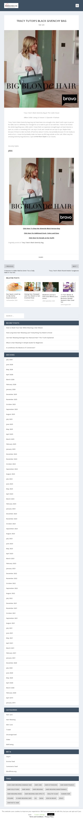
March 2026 (10, 379)
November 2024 (11, 459)
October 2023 (11, 524)
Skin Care (9, 725)
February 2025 (11, 444)
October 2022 (11, 583)
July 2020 (9, 668)
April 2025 (9, 434)
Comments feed (12, 766)
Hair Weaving (10, 720)
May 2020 (9, 678)
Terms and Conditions (36, 816)
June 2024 (9, 484)
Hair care (41, 25)
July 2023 (9, 539)
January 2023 (10, 568)
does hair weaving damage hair (19, 785)
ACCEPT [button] (50, 815)
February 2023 (11, 563)
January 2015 (10, 703)
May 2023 (9, 549)
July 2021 (9, 628)
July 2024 (9, 479)
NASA (41, 798)
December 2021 (11, 603)
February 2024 (11, 504)
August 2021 (10, 623)
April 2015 (9, 698)
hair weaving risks (14, 794)
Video (8, 739)
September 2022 (12, 588)
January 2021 (10, 658)
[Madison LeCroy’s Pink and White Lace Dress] (51, 287)
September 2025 (12, 409)
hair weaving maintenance (56, 789)
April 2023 (9, 553)
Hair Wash (26, 789)
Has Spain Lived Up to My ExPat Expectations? (13, 296)
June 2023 (9, 544)
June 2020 (9, 673)
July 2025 (9, 419)
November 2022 (11, 578)
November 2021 (11, 608)
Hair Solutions (13, 789)
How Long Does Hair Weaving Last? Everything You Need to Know (29, 333)
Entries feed (10, 761)
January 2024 (10, 509)
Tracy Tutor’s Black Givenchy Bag (32, 242)
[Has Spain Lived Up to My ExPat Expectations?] (14, 286)
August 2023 (10, 534)
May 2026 (9, 369)
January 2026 (10, 389)
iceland (10, 798)
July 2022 (9, 598)
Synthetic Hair (13, 803)
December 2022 (11, 573)
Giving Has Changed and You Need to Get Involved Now (32, 296)
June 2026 (9, 364)
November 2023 (11, 519)
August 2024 (10, 474)
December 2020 (11, 663)
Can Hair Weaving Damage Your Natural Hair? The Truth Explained (30, 338)
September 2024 (12, 469)
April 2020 (9, 683)
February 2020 (11, 693)
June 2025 (9, 424)
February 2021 (11, 653)
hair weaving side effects (34, 794)
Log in (8, 756)
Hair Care (38, 785)
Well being (9, 744)
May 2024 (9, 489)
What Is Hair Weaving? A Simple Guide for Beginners (24, 343)
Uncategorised (11, 735)
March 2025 (10, 439)
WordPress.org (11, 771)
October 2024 (11, 464)
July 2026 (9, 360)
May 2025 (9, 429)
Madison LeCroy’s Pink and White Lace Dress (50, 296)
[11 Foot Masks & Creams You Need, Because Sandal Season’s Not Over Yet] (69, 287)
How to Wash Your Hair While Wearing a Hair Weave (24, 328)
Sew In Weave (51, 798)
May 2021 (9, 638)
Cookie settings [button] (39, 815)
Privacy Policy (49, 816)
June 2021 (9, 633)
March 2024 (10, 499)
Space (61, 798)
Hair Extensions (51, 785)
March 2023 (10, 558)
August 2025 (10, 414)
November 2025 (11, 399)
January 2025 (10, 449)
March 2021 (10, 648)
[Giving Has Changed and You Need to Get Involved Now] (32, 286)
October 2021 (11, 613)
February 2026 (11, 384)
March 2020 (10, 688)
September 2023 (12, 529)
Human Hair (65, 794)
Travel (8, 730)
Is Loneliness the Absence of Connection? (20, 348)
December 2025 (11, 394)
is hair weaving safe (24, 798)
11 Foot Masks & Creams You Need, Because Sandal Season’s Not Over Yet (67, 298)
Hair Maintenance (67, 785)
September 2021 (12, 618)
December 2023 (11, 514)
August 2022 (10, 593)
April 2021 (9, 643)
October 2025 (11, 404)
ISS (36, 798)
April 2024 (9, 494)
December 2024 (11, 454)
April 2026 (9, 374)
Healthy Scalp (52, 794)
